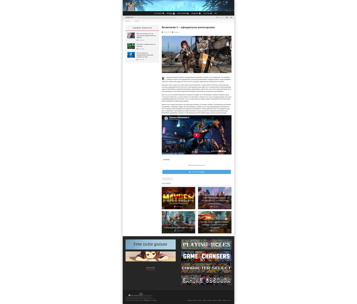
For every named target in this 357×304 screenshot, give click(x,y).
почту (154, 300)
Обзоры (209, 300)
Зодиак (195, 13)
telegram (146, 300)
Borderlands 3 (167, 179)
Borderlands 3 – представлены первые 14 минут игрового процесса (215, 225)
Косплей (182, 13)
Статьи (200, 300)
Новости (129, 17)
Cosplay (224, 300)
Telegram (221, 17)
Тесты (206, 13)
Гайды (204, 300)
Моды (170, 13)
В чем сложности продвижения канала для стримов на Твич (145, 55)
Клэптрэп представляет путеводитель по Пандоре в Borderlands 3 (215, 201)
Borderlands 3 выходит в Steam (178, 227)
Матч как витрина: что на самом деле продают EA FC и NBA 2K (156, 17)
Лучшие (158, 13)
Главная (128, 21)
